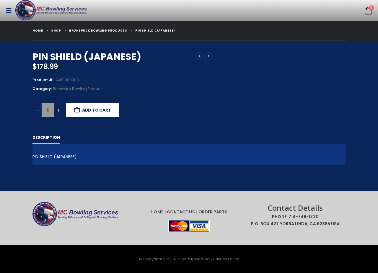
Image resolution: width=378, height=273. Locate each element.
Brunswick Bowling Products (78, 88)
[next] (208, 56)
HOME (157, 212)
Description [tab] (46, 137)
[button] (10, 11)
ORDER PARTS (212, 212)
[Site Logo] (52, 10)
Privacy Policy (226, 258)
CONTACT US (181, 212)
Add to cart (96, 110)
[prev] (199, 56)
